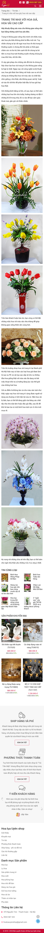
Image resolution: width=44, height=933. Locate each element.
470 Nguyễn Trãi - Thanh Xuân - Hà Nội (19, 912)
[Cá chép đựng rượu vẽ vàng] (33, 630)
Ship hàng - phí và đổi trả (11, 848)
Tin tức (15, 11)
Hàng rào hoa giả (8, 887)
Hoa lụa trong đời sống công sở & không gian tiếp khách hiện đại (10, 603)
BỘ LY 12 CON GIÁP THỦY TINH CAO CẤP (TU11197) (32, 687)
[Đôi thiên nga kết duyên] (11, 630)
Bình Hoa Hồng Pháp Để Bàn (14, 577)
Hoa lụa (4, 865)
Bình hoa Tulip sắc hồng (36, 577)
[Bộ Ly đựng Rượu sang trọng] (11, 670)
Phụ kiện (4, 902)
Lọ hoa (4, 868)
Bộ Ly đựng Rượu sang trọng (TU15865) (11, 685)
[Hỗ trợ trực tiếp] (38, 921)
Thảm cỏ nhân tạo (8, 898)
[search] (35, 6)
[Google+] (23, 2)
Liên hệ (4, 855)
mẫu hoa (28, 563)
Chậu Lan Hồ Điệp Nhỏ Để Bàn (38, 587)
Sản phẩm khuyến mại (14, 615)
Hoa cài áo (5, 895)
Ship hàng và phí (22, 721)
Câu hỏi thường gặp (9, 851)
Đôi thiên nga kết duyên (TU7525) (11, 646)
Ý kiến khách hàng (22, 793)
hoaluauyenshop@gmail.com (15, 922)
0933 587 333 (9, 917)
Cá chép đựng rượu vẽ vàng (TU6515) (32, 646)
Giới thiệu (5, 833)
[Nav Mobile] (40, 6)
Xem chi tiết (22, 742)
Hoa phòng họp (7, 880)
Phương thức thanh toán (22, 757)
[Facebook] (20, 2)
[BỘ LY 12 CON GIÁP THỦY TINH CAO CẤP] (33, 670)
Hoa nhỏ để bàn (7, 883)
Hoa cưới (4, 876)
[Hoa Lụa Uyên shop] (6, 4)
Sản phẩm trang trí (8, 872)
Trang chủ (5, 11)
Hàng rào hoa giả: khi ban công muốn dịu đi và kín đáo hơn (10, 589)
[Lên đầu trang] (38, 916)
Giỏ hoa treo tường (8, 891)
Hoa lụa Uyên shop (34, 931)
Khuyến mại (6, 837)
